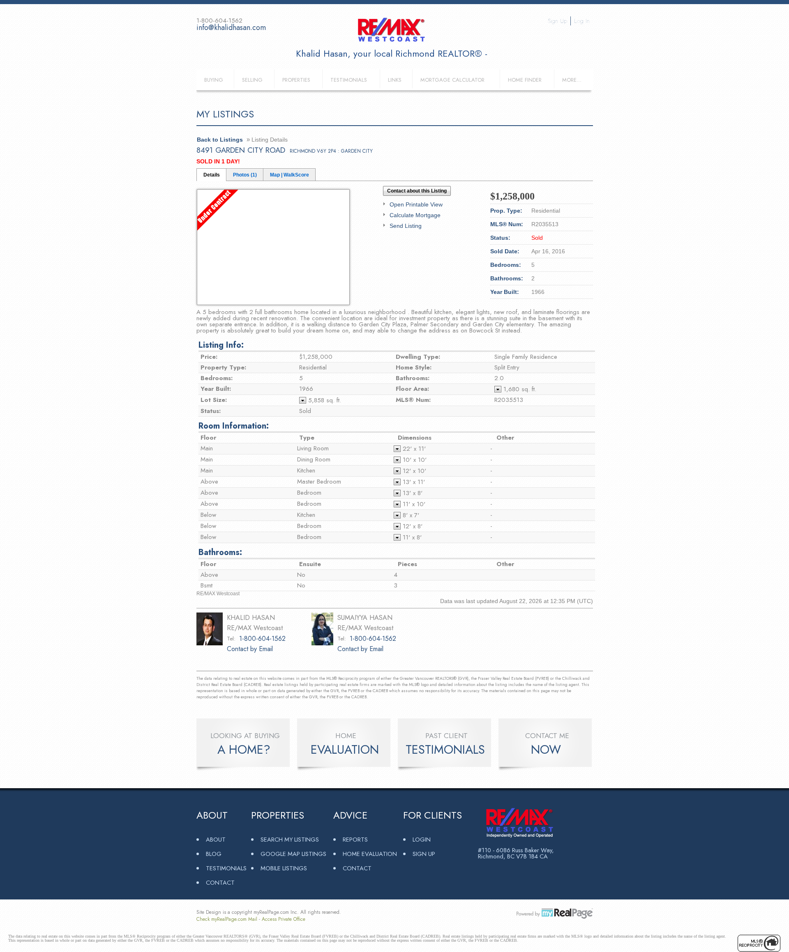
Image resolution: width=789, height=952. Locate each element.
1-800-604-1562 (262, 638)
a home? (243, 749)
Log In (582, 20)
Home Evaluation (370, 853)
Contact (220, 882)
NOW (546, 749)
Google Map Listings (293, 853)
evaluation (345, 749)
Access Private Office (283, 919)
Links (394, 80)
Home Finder (525, 80)
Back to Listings (220, 139)
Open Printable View (416, 204)
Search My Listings (290, 839)
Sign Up (557, 20)
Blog (213, 853)
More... (571, 80)
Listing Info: (221, 345)
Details (211, 175)
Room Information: (233, 426)
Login (422, 839)
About (216, 839)
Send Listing (406, 226)
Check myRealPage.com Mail (226, 919)
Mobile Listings (284, 868)
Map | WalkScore (289, 175)
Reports (355, 839)
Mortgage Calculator (452, 80)
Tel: (231, 638)
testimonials (445, 749)
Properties (296, 80)
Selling (252, 80)
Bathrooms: (220, 552)
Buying (213, 80)
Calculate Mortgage (415, 215)
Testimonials (348, 80)
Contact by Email (250, 649)
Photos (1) (245, 175)
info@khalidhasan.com (231, 27)
